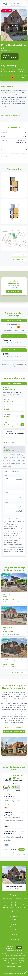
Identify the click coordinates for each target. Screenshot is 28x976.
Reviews (14, 934)
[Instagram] (13, 911)
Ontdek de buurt (15, 291)
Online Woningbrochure (16, 973)
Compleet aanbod (19, 672)
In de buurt (14, 924)
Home (14, 919)
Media (14, 922)
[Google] (18, 911)
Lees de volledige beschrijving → (11, 115)
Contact (14, 937)
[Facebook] (10, 911)
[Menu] (24, 3)
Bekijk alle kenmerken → (9, 157)
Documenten (14, 927)
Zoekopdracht (14, 942)
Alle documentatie (19, 255)
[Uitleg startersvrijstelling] (7, 435)
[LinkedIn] (15, 911)
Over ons (14, 932)
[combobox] (15, 4)
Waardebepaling (14, 939)
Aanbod (14, 929)
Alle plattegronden (18, 259)
